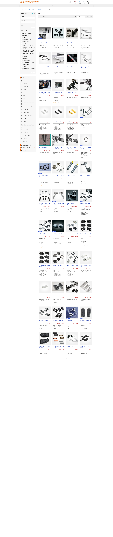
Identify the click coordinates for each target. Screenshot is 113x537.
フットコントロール (26, 86)
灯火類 (24, 98)
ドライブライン (25, 109)
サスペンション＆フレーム (27, 115)
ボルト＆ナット (25, 138)
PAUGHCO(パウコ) (25, 64)
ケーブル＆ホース (26, 121)
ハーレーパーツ (26, 77)
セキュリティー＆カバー (27, 135)
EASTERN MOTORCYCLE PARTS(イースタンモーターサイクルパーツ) (28, 51)
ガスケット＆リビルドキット (28, 124)
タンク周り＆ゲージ (26, 118)
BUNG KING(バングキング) (26, 39)
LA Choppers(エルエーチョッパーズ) (28, 62)
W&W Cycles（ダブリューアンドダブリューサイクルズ (28, 69)
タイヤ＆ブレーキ (26, 112)
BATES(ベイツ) (24, 37)
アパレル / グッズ (26, 147)
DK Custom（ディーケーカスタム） (28, 45)
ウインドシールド (26, 132)
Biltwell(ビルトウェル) (25, 41)
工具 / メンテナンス (27, 145)
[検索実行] (69, 2)
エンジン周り (25, 103)
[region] (56, 9)
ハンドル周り (25, 83)
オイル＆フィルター (26, 80)
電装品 (24, 95)
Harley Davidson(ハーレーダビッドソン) (28, 54)
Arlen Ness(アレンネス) (26, 35)
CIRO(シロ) (24, 43)
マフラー (24, 92)
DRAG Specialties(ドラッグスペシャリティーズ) (28, 48)
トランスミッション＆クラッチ (28, 106)
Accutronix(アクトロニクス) (26, 33)
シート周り (25, 89)
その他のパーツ (25, 141)
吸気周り (24, 101)
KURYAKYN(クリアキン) (26, 60)
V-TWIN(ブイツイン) (25, 66)
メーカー (24, 150)
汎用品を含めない (26, 25)
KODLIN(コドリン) (25, 58)
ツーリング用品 (25, 129)
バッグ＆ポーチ (25, 126)
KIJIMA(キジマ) (24, 56)
